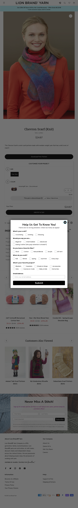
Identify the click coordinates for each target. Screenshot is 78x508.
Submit (39, 282)
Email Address (18, 274)
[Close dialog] (65, 222)
